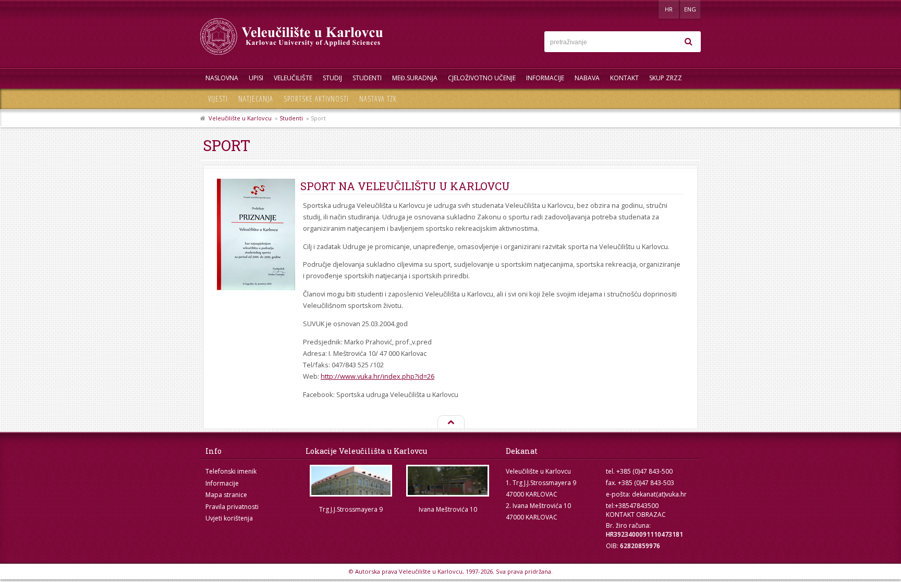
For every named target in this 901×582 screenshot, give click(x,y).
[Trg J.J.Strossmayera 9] (351, 481)
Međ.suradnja (414, 77)
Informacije (545, 77)
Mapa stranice (226, 494)
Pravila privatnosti (232, 506)
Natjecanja (255, 99)
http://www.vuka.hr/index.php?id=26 (377, 376)
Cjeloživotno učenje (482, 77)
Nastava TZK (378, 99)
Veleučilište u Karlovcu (240, 118)
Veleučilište (293, 77)
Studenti (367, 77)
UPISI (256, 77)
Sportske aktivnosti (316, 99)
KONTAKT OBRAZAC (636, 514)
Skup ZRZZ (665, 77)
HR (669, 9)
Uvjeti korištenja (229, 518)
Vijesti (218, 99)
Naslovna (221, 77)
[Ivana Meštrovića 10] (448, 481)
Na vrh (450, 422)
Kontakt (624, 77)
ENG (690, 9)
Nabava (587, 77)
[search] (688, 41)
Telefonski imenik (231, 471)
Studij (332, 77)
